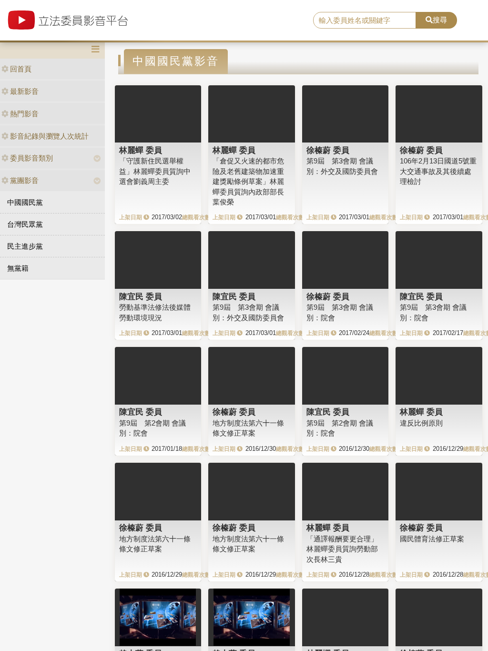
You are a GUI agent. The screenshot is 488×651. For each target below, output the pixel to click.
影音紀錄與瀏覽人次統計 (49, 136)
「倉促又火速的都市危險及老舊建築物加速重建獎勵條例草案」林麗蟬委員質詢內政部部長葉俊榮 (248, 181)
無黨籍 (18, 268)
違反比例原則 (421, 423)
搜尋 (440, 20)
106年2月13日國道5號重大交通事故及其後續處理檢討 (438, 171)
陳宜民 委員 (140, 296)
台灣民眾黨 (25, 224)
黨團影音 (24, 180)
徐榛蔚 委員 (327, 150)
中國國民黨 (25, 202)
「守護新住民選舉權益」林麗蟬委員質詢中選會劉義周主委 (155, 171)
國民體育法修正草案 (432, 539)
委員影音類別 (31, 158)
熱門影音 (24, 114)
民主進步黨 (25, 246)
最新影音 (24, 91)
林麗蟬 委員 (140, 150)
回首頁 (20, 69)
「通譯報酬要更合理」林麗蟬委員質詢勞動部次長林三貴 (342, 549)
